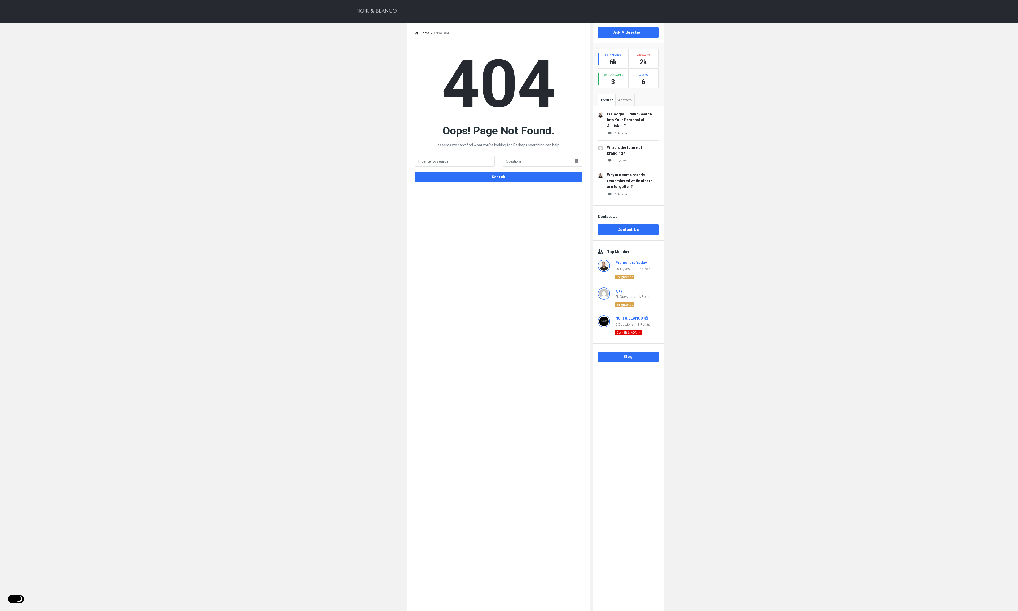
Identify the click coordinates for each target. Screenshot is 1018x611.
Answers (625, 100)
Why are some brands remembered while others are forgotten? (629, 181)
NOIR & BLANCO (629, 318)
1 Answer (622, 133)
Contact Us (628, 229)
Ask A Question (628, 32)
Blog (628, 356)
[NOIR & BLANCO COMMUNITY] (380, 11)
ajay (618, 290)
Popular (607, 100)
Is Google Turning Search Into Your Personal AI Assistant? (629, 120)
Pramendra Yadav (631, 262)
